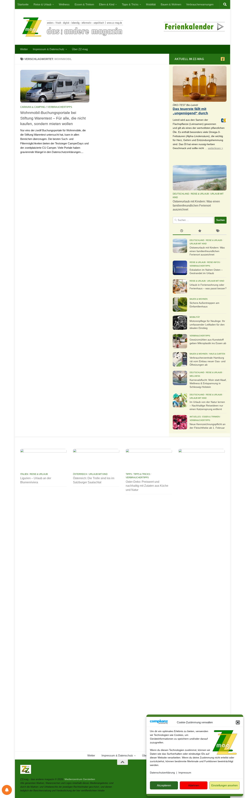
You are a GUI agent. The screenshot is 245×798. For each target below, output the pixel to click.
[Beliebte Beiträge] (200, 231)
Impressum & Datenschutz (48, 49)
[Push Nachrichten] (7, 790)
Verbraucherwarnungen (199, 4)
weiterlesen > (215, 148)
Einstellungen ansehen (224, 785)
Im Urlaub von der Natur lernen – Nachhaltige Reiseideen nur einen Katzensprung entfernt (207, 405)
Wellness (64, 4)
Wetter (24, 49)
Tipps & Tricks (130, 4)
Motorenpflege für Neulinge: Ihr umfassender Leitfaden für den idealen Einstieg (207, 324)
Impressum (184, 772)
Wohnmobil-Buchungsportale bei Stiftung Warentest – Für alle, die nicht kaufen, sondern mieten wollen (53, 118)
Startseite (23, 4)
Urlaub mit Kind (198, 244)
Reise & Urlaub (42, 4)
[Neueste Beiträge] (182, 231)
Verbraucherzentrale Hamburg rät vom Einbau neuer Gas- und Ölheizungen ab (207, 361)
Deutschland (181, 194)
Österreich (80, 474)
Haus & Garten (217, 354)
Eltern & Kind (106, 4)
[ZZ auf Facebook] (222, 59)
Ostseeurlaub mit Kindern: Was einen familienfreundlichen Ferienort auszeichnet (196, 205)
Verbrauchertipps (59, 107)
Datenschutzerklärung (162, 772)
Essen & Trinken (84, 4)
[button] (238, 722)
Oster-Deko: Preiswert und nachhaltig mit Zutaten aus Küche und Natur (147, 485)
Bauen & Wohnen (171, 4)
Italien (24, 474)
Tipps (129, 474)
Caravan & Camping (32, 107)
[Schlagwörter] (218, 231)
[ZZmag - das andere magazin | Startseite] (71, 27)
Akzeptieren (164, 785)
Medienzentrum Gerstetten (80, 779)
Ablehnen (193, 785)
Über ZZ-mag (80, 49)
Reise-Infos (213, 262)
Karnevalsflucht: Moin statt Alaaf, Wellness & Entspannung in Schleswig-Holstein (208, 383)
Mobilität (151, 4)
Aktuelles (195, 417)
